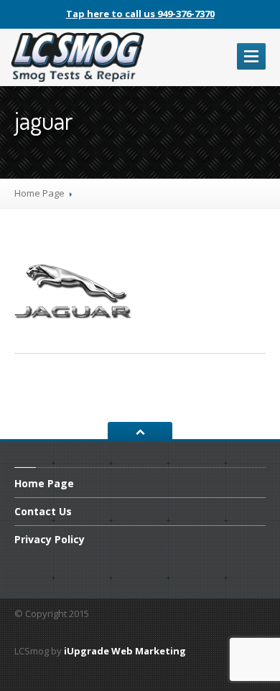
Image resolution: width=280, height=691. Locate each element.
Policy (49, 539)
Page (44, 484)
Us (43, 511)
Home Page (39, 193)
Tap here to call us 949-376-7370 (140, 13)
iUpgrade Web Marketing (125, 650)
